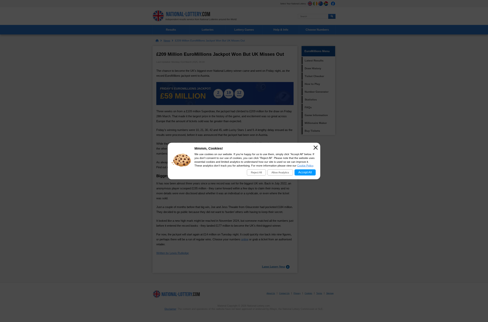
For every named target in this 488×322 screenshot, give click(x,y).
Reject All (256, 172)
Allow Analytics (280, 172)
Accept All (305, 172)
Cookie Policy (305, 165)
